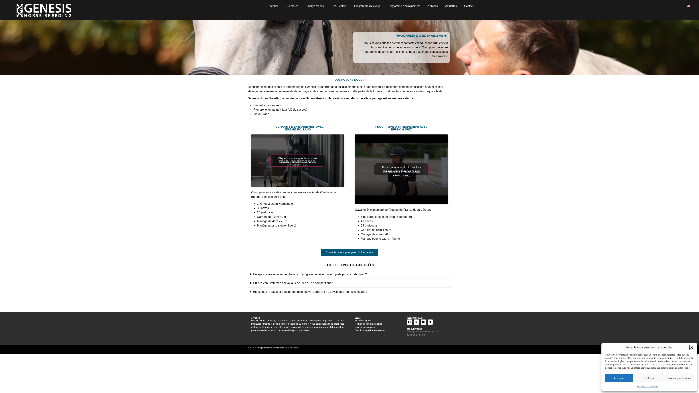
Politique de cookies (647, 386)
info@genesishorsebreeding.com (423, 331)
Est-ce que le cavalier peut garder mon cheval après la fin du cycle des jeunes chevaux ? (310, 291)
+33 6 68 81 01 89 (416, 335)
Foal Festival (339, 5)
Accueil (273, 5)
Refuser (649, 378)
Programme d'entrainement (404, 5)
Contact (468, 5)
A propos (432, 5)
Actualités (451, 5)
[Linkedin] (430, 322)
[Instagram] (416, 322)
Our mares (291, 5)
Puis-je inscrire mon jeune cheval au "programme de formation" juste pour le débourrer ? (310, 274)
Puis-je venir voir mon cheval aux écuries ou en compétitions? (293, 283)
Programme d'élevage (367, 5)
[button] (692, 347)
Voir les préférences (679, 378)
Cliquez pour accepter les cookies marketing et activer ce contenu (297, 160)
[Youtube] (423, 322)
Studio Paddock (292, 348)
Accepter (619, 378)
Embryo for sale (315, 5)
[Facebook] (409, 322)
